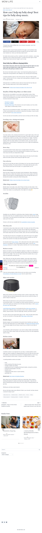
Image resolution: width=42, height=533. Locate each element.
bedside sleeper (15, 394)
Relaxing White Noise (9, 104)
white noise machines (30, 308)
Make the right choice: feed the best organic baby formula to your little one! (32, 404)
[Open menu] (40, 1)
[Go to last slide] (3, 429)
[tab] (19, 443)
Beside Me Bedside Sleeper (33, 323)
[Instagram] (6, 522)
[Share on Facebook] (1, 261)
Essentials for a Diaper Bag (9, 431)
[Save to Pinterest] (1, 266)
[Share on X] (1, 264)
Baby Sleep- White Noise (26, 316)
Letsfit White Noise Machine (9, 308)
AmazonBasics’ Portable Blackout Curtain (12, 273)
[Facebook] (2, 522)
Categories (3, 452)
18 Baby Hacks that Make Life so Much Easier (19, 180)
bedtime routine (22, 394)
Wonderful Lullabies (9, 102)
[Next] (39, 429)
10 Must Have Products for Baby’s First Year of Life (20, 87)
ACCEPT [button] (31, 265)
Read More (21, 267)
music (27, 394)
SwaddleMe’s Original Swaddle (28, 222)
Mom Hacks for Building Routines (16, 376)
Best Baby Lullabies (9, 103)
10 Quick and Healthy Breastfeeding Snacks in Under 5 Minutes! (31, 432)
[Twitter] (4, 522)
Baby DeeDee (15, 241)
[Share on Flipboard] (1, 269)
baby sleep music (7, 394)
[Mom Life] (7, 1)
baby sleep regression (16, 112)
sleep (34, 214)
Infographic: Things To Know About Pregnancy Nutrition (9, 404)
